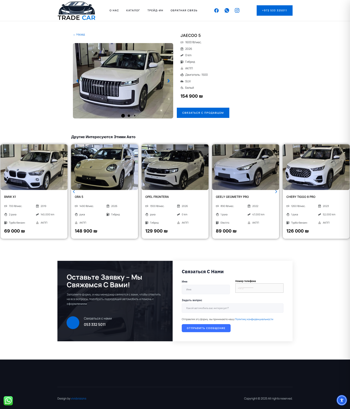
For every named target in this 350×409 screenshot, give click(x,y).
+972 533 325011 (274, 10)
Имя (184, 281)
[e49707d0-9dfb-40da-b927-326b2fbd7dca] (123, 80)
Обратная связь (184, 10)
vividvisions (78, 398)
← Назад (79, 34)
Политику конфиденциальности (254, 319)
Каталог (133, 10)
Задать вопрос (192, 300)
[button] (77, 81)
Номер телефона (245, 281)
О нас (114, 10)
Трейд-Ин (155, 10)
